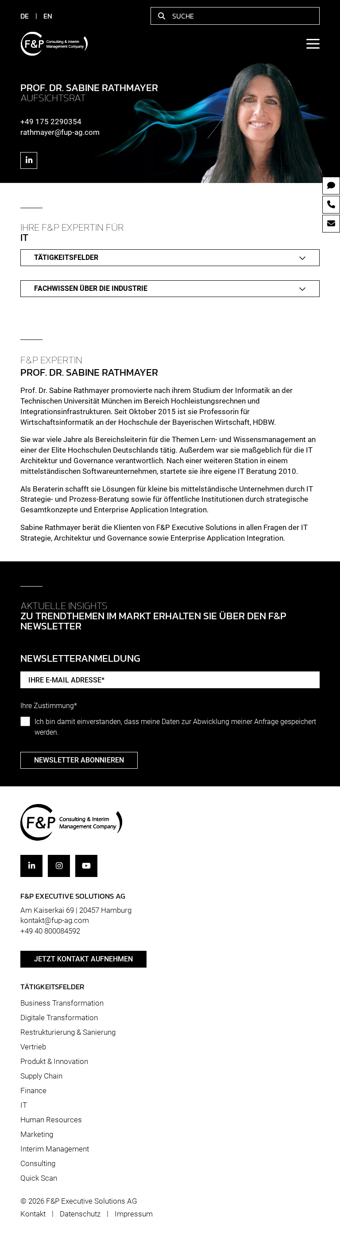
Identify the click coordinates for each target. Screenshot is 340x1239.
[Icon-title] (28, 160)
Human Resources (51, 1119)
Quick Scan (38, 1178)
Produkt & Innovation (54, 1061)
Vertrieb (33, 1046)
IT (23, 1105)
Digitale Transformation (59, 1017)
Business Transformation (62, 1003)
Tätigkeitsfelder (66, 257)
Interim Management (54, 1148)
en (47, 16)
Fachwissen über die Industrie (90, 288)
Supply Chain (41, 1075)
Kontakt (33, 1213)
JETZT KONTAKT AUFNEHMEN (83, 959)
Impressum (134, 1213)
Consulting (37, 1163)
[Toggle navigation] (312, 43)
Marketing (36, 1134)
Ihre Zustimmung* (48, 705)
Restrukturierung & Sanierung (68, 1032)
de (24, 16)
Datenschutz (80, 1213)
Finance (33, 1090)
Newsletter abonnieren (79, 760)
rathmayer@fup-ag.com (60, 132)
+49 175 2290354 (50, 121)
